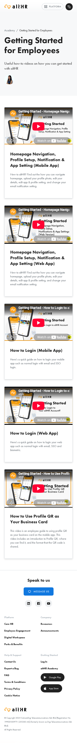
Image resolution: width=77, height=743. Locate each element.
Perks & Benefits (13, 644)
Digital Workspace (14, 637)
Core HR (8, 623)
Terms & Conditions (15, 682)
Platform (52, 6)
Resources (46, 623)
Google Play (52, 677)
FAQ (6, 675)
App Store (51, 688)
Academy (9, 30)
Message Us (38, 591)
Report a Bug (11, 668)
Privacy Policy (12, 688)
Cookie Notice (12, 695)
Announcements (50, 630)
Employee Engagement (17, 630)
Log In (44, 661)
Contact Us (10, 661)
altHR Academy (49, 668)
